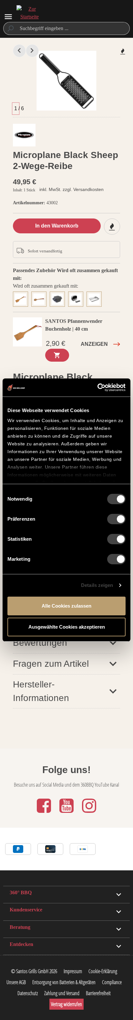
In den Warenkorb (56, 225)
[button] (66, 642)
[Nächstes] (32, 50)
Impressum (73, 971)
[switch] (116, 519)
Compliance (112, 982)
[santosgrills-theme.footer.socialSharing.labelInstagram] (89, 813)
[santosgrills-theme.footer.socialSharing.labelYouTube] (67, 813)
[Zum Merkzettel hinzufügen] (123, 51)
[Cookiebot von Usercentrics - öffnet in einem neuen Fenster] (97, 387)
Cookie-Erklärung (102, 971)
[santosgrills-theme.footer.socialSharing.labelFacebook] (44, 813)
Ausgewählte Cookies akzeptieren (66, 627)
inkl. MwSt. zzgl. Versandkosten (71, 189)
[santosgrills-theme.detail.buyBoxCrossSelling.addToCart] (57, 355)
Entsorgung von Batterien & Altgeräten (64, 982)
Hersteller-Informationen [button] (41, 691)
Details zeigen (97, 585)
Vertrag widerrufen (66, 1004)
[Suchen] (10, 28)
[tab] (22, 298)
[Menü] (8, 17)
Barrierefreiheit (98, 993)
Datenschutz (27, 993)
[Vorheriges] (19, 50)
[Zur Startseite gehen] (29, 16)
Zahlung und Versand (61, 993)
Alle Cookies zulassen (66, 606)
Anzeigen (94, 344)
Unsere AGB (16, 982)
